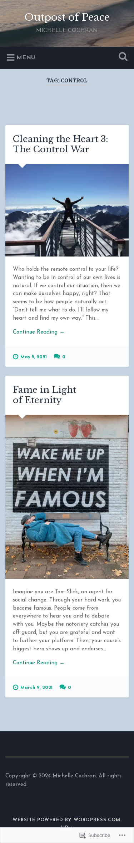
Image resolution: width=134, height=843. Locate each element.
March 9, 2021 (36, 687)
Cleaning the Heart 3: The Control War (60, 144)
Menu (25, 57)
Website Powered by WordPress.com (66, 820)
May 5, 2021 (33, 357)
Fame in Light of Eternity (44, 395)
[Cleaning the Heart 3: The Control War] (67, 210)
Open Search (121, 57)
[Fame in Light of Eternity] (67, 497)
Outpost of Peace (67, 17)
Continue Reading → (39, 332)
